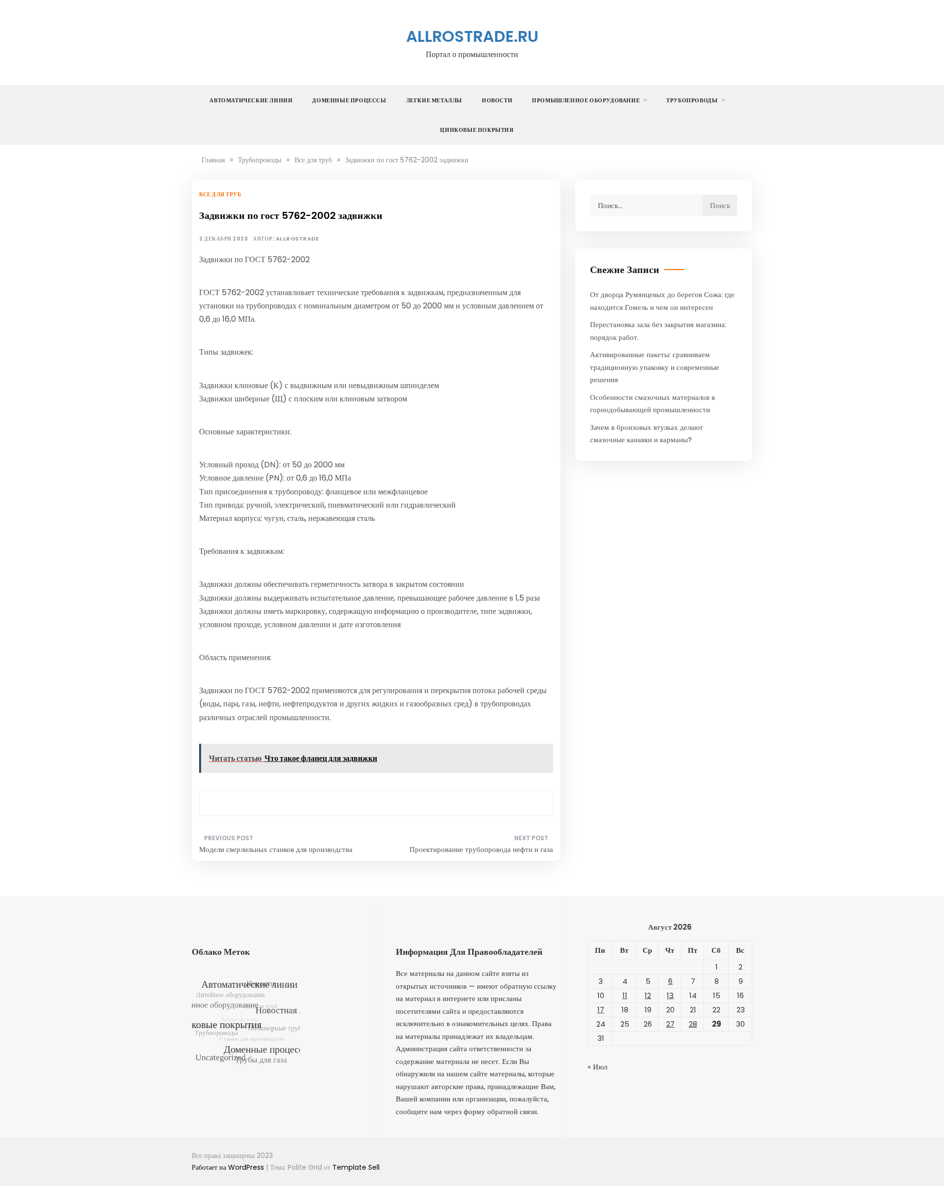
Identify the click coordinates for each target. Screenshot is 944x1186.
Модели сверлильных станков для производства (276, 849)
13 (670, 995)
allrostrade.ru (472, 36)
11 (624, 995)
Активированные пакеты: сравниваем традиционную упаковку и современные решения (654, 367)
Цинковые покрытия (476, 130)
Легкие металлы (434, 100)
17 (600, 1009)
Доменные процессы (349, 100)
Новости (497, 100)
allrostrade (297, 239)
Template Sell (356, 1167)
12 (648, 995)
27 (670, 1024)
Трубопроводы (691, 100)
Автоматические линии (251, 100)
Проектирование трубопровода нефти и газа (481, 849)
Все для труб (220, 194)
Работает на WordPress (229, 1167)
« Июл (597, 1067)
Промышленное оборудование (586, 100)
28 (693, 1024)
